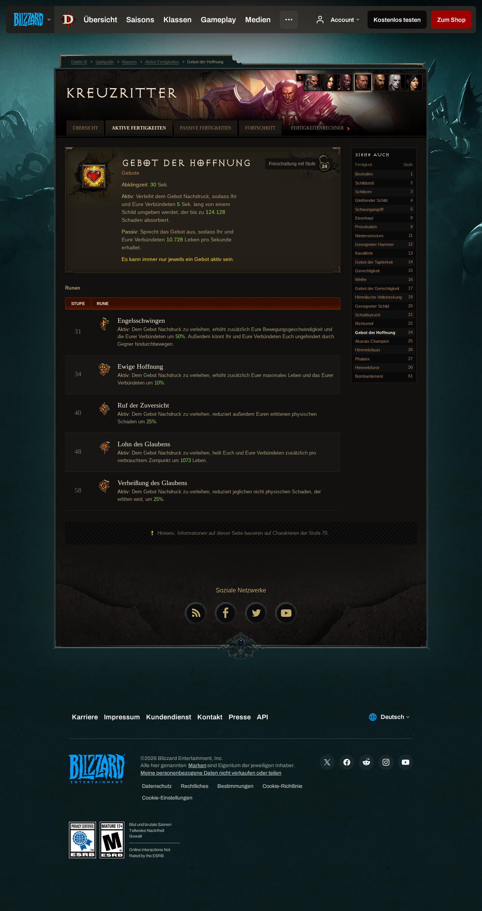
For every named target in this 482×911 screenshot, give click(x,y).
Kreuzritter (121, 93)
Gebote (130, 173)
